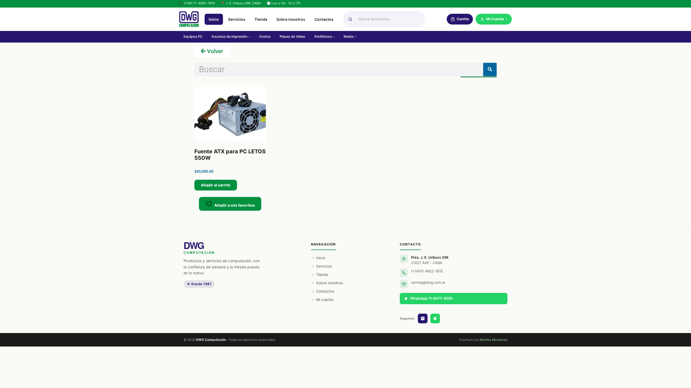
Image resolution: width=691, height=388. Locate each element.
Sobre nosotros (290, 19)
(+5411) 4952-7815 (427, 271)
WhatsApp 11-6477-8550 (431, 298)
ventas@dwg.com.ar (428, 282)
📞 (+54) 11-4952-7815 (197, 3)
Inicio (214, 19)
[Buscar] (490, 69)
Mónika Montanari (493, 340)
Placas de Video (292, 36)
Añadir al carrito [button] (216, 185)
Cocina (264, 36)
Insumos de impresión (231, 36)
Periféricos (324, 36)
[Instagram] (423, 318)
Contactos (324, 19)
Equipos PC (193, 36)
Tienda (261, 19)
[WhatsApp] (435, 318)
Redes (350, 36)
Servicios (236, 19)
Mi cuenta (324, 299)
